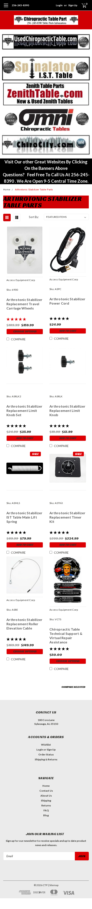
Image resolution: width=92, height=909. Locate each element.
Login (59, 5)
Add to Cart (67, 331)
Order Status (46, 754)
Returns (46, 805)
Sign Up (72, 5)
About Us (46, 795)
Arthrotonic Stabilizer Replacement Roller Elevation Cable (24, 623)
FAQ (46, 810)
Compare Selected (73, 686)
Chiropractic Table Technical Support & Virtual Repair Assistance (65, 635)
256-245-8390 (20, 5)
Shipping (46, 800)
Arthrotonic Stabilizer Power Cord (67, 301)
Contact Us (46, 790)
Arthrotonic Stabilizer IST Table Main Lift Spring (24, 517)
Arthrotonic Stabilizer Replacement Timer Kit (67, 517)
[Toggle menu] (6, 7)
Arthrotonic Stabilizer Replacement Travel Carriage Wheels (24, 304)
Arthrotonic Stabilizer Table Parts (34, 189)
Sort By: (34, 217)
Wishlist (46, 744)
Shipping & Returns (46, 759)
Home (6, 189)
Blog (46, 815)
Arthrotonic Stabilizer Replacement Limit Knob (67, 410)
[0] (81, 5)
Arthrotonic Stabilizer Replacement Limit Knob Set (24, 410)
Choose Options (25, 331)
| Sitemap (53, 885)
